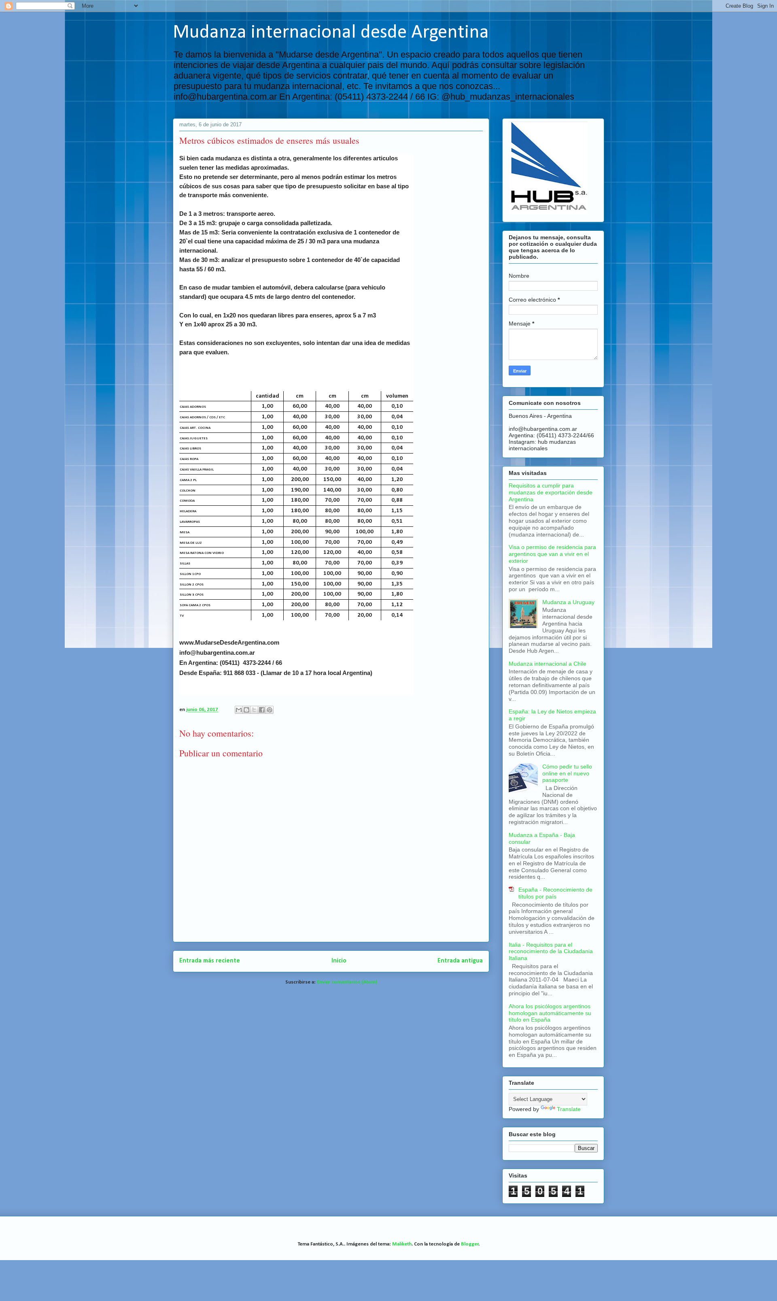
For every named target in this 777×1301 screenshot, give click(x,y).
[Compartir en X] (254, 710)
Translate (569, 1109)
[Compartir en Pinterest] (269, 710)
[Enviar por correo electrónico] (239, 710)
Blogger (470, 1244)
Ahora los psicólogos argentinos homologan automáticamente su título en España (550, 1013)
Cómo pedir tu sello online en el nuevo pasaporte (567, 773)
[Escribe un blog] (246, 710)
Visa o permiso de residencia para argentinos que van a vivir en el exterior (552, 554)
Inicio (338, 961)
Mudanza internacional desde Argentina (331, 33)
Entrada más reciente (209, 961)
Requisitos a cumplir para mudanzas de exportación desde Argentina (550, 492)
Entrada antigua (460, 961)
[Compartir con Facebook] (262, 710)
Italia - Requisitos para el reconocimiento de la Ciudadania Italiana (551, 951)
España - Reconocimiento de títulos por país (555, 893)
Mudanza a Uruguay (568, 602)
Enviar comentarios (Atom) (347, 982)
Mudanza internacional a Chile (547, 663)
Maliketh (402, 1244)
